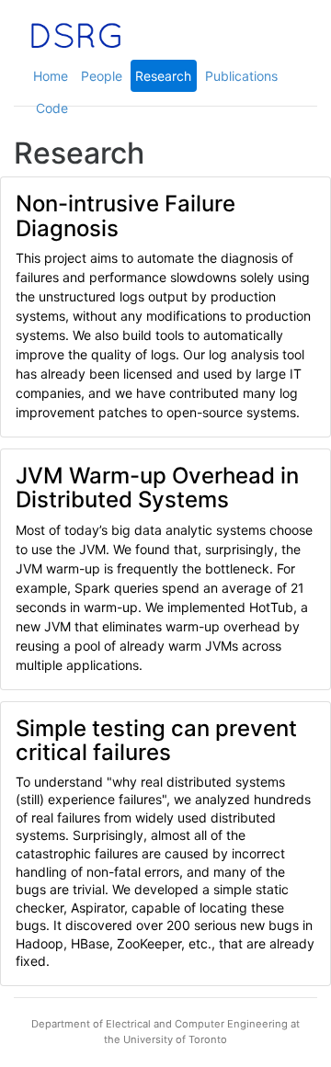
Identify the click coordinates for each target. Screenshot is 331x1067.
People (101, 76)
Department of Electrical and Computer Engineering (159, 1023)
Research (163, 76)
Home (50, 76)
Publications (241, 76)
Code (52, 108)
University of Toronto (175, 1039)
